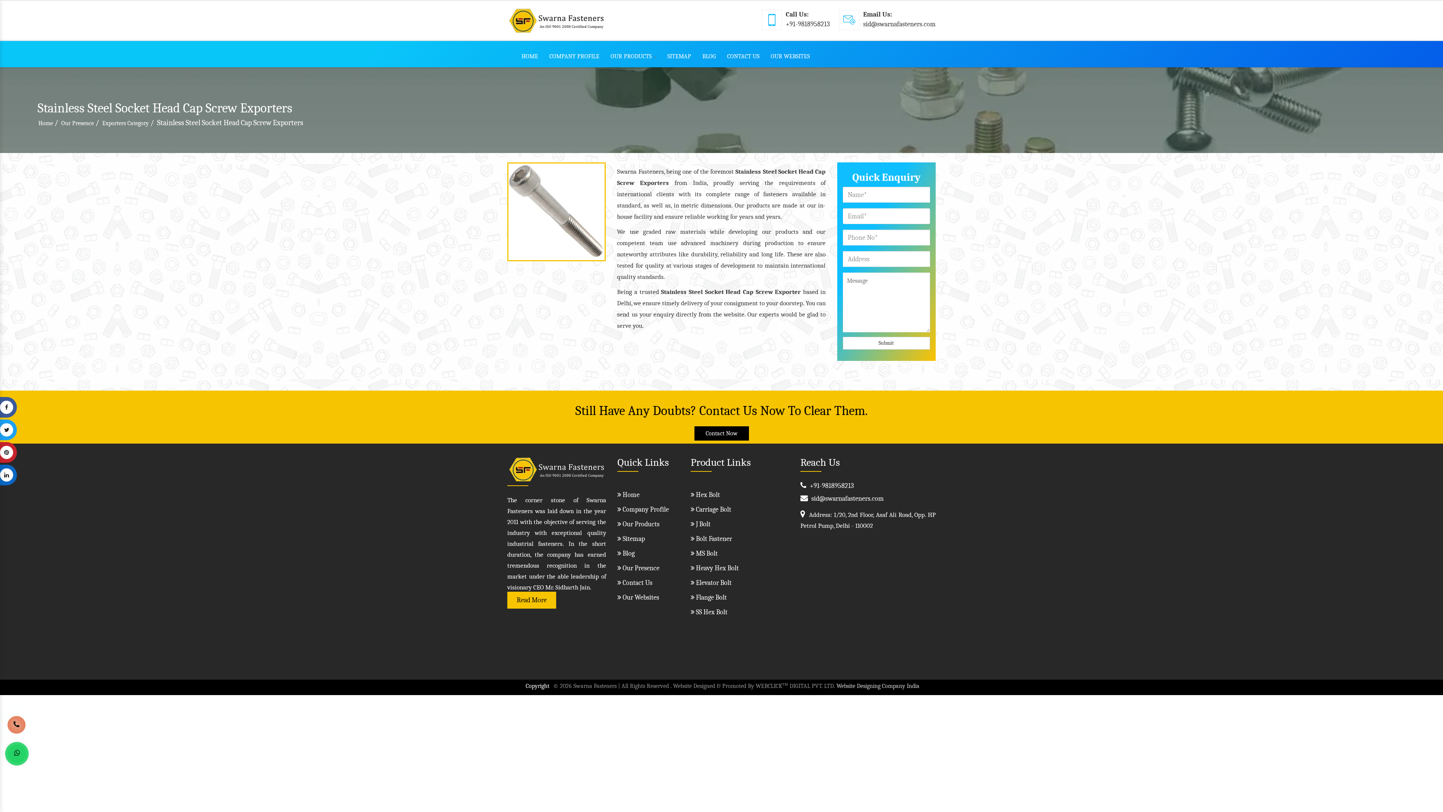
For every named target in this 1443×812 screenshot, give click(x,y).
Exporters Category (125, 123)
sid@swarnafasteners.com (899, 24)
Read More (532, 600)
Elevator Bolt (713, 583)
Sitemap (679, 56)
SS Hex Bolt (711, 612)
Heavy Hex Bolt (716, 568)
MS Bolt (706, 553)
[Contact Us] (17, 721)
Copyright (537, 686)
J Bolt (702, 524)
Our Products (631, 56)
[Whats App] (17, 753)
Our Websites (790, 56)
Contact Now (722, 433)
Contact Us (743, 56)
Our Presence (77, 123)
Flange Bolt (710, 597)
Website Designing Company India (878, 686)
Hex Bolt (707, 495)
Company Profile (574, 56)
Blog (709, 56)
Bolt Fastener (713, 539)
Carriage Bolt (712, 510)
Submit (886, 343)
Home (530, 56)
